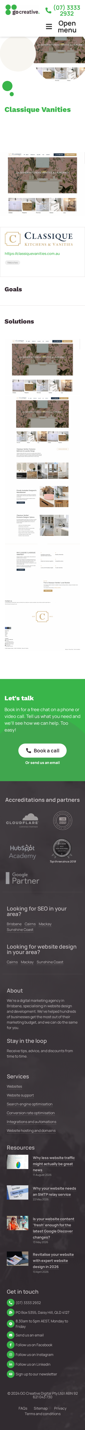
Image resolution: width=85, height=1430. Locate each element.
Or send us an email (42, 762)
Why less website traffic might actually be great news (54, 1163)
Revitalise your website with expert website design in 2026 (53, 1260)
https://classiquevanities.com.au (32, 253)
